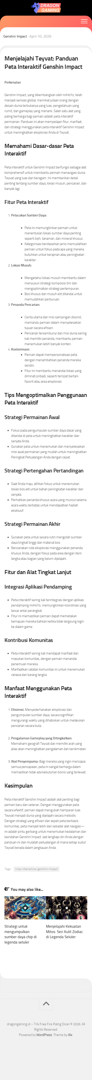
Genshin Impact (15, 36)
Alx (70, 1035)
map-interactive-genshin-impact (36, 869)
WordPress (44, 1035)
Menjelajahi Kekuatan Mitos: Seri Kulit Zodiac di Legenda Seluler (64, 931)
